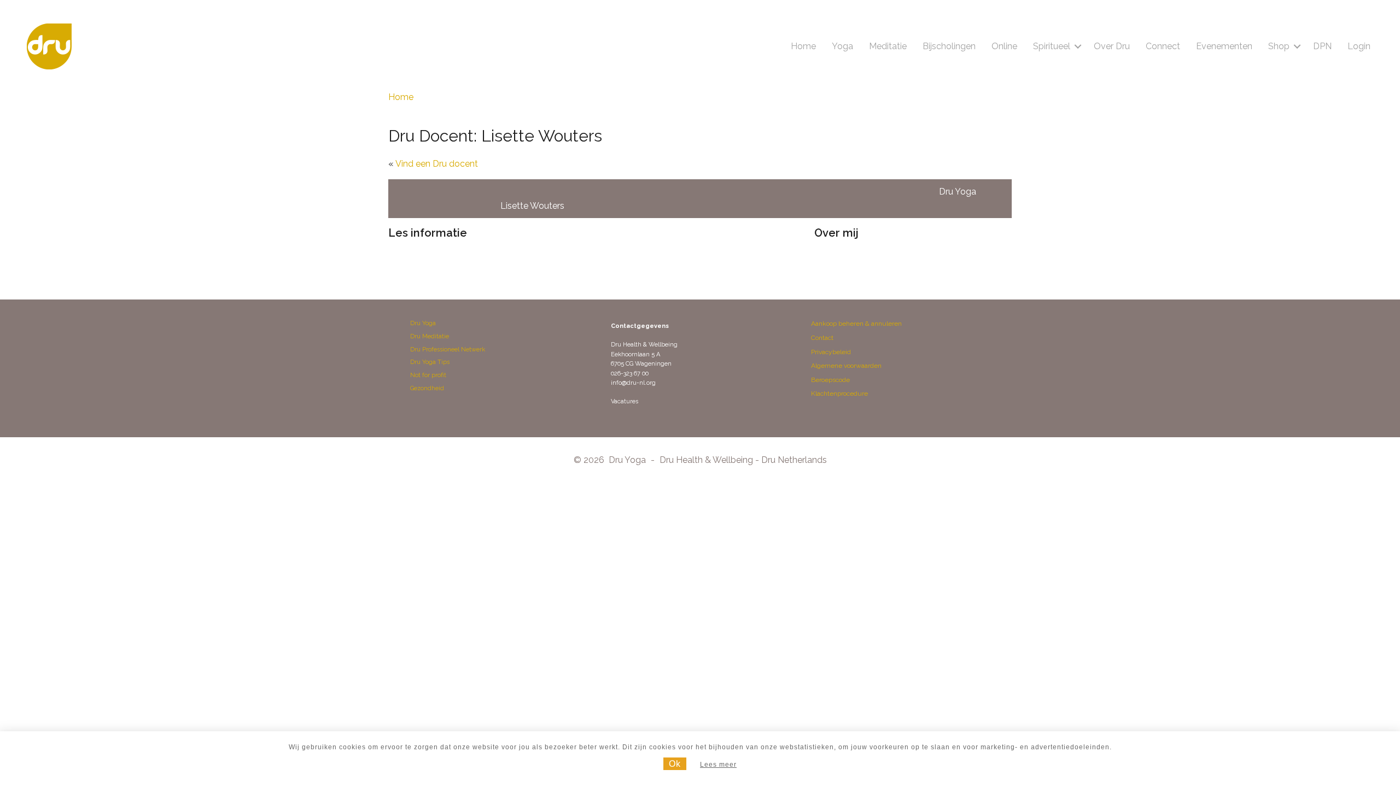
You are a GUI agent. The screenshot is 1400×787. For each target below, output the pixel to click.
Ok (675, 763)
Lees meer (718, 764)
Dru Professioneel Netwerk (447, 349)
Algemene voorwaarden (846, 365)
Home (803, 46)
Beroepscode (830, 380)
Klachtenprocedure (839, 393)
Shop (1279, 46)
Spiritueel (1051, 46)
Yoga (842, 46)
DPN (1322, 46)
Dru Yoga (423, 323)
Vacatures (624, 401)
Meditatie (888, 46)
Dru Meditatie (429, 336)
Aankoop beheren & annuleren (856, 323)
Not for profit (428, 375)
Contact (822, 338)
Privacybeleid (831, 352)
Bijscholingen (949, 46)
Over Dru (1112, 46)
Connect (1163, 46)
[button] (1078, 46)
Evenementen (1224, 46)
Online (1004, 46)
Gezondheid (427, 388)
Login (1359, 46)
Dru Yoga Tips (430, 362)
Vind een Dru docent (436, 163)
